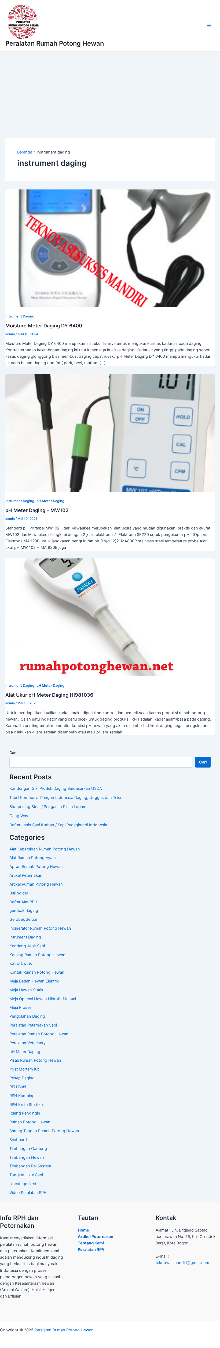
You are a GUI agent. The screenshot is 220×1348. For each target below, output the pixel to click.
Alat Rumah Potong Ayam (32, 857)
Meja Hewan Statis (26, 990)
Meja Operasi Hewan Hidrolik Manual (42, 998)
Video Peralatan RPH (28, 1192)
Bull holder (18, 893)
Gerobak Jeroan (24, 919)
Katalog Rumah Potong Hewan (37, 954)
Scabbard (18, 1139)
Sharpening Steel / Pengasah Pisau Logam (47, 806)
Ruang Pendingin (24, 1113)
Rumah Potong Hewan (29, 1122)
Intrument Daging (19, 316)
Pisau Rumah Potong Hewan (35, 1060)
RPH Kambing (22, 1095)
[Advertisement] (110, 91)
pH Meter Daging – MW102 (36, 510)
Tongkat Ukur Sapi (26, 1174)
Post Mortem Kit (24, 1069)
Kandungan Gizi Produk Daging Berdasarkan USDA (55, 788)
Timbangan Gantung (28, 1148)
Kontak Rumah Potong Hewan (36, 972)
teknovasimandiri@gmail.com (182, 1262)
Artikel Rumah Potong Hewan (36, 884)
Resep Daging (22, 1078)
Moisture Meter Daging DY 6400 (43, 325)
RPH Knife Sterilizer (26, 1104)
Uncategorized (22, 1183)
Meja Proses (20, 1007)
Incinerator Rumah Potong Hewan (40, 928)
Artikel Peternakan (25, 875)
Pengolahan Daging (27, 1016)
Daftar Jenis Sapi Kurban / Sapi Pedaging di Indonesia (58, 825)
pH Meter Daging (50, 501)
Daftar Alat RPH (23, 902)
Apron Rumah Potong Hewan (36, 866)
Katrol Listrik (20, 963)
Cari (12, 752)
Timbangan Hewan (26, 1157)
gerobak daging (23, 910)
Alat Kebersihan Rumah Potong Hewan (44, 849)
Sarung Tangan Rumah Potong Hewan (44, 1130)
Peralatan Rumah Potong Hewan (54, 43)
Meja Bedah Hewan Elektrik (34, 981)
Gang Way (18, 815)
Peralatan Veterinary (27, 1042)
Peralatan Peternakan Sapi (33, 1025)
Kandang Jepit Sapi (27, 946)
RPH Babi (17, 1086)
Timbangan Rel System (30, 1166)
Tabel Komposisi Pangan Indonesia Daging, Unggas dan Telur (65, 797)
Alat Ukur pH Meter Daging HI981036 (49, 695)
